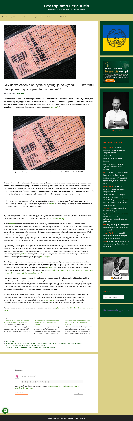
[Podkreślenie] (28, 382)
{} (45, 381)
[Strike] (30, 382)
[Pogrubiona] (22, 382)
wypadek (79, 343)
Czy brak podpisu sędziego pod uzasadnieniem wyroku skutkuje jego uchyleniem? (116, 227)
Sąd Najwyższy (62, 343)
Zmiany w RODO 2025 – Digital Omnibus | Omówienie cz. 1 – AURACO (114, 197)
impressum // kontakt (59, 17)
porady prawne (25, 17)
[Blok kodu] (40, 382)
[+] (48, 381)
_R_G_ (105, 156)
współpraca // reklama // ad (41, 17)
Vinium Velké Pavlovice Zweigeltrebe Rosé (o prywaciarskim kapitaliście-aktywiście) (30, 347)
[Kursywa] (25, 382)
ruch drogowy (53, 343)
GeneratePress (80, 418)
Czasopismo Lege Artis (66, 6)
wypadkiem (23, 254)
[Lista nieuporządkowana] (35, 382)
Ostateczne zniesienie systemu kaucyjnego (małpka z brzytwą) (114, 150)
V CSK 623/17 (54, 107)
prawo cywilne (10, 341)
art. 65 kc (49, 267)
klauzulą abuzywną (57, 219)
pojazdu (52, 204)
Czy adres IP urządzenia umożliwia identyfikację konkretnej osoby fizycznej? (115, 202)
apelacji (12, 224)
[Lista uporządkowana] (33, 382)
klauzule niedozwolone (34, 343)
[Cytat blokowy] (38, 382)
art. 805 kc (23, 343)
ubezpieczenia (49, 300)
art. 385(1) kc (45, 257)
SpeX (105, 164)
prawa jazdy (43, 235)
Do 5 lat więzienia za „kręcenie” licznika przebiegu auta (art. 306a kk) (26, 345)
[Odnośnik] (43, 382)
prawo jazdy (44, 343)
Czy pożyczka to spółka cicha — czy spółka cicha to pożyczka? (115, 219)
